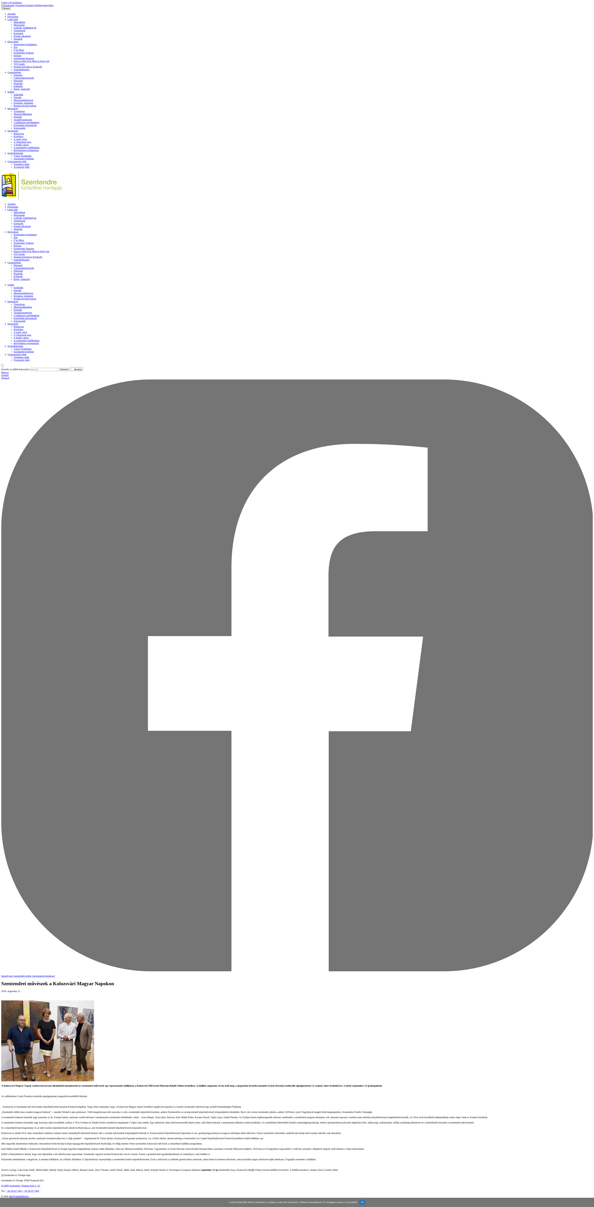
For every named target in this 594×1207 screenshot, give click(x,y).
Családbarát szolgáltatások (26, 122)
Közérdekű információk (25, 125)
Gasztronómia (14, 72)
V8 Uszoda (19, 64)
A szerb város (20, 139)
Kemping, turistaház (23, 103)
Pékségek (18, 80)
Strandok (18, 39)
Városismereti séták (16, 161)
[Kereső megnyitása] (2, 365)
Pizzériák (18, 83)
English (5, 375)
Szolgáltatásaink (15, 153)
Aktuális (11, 14)
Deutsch (5, 378)
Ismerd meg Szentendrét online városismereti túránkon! (28, 976)
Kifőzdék (18, 86)
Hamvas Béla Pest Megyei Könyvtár (31, 61)
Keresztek (18, 33)
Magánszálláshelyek (23, 100)
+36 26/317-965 (14, 1191)
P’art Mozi (19, 50)
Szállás (10, 92)
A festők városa (21, 144)
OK (362, 1202)
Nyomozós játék (22, 167)
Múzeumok (19, 25)
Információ (12, 108)
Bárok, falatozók (22, 89)
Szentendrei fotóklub (24, 158)
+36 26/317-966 (31, 1191)
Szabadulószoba (21, 69)
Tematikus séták (21, 164)
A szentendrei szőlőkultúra (26, 147)
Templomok (19, 30)
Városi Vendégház (23, 156)
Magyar (5, 372)
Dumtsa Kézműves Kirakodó (28, 66)
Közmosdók (20, 128)
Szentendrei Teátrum (24, 53)
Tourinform (19, 111)
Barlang (17, 55)
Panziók (18, 97)
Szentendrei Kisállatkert (25, 44)
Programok (12, 16)
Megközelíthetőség (23, 114)
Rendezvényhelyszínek (25, 105)
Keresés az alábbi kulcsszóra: (15, 369)
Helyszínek (12, 41)
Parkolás (18, 117)
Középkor (18, 136)
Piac (16, 47)
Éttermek (18, 75)
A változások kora (22, 142)
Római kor (19, 133)
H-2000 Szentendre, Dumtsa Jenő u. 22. (20, 1185)
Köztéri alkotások (22, 36)
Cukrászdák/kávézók (24, 78)
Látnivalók (12, 19)
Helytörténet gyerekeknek (26, 150)
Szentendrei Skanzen (24, 58)
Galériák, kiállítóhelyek (25, 27)
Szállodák (18, 94)
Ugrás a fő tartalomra (11, 2)
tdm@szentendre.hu (18, 1196)
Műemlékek (19, 22)
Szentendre (12, 131)
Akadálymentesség (23, 119)
